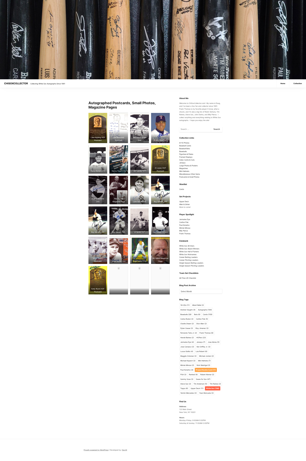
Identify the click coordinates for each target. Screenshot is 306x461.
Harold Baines (187, 338)
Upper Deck (184, 201)
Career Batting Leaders (188, 257)
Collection (297, 83)
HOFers (201, 338)
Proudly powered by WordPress (96, 450)
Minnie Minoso (184, 228)
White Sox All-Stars (186, 246)
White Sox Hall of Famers (189, 252)
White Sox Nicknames (187, 254)
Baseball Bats (184, 149)
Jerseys (182, 163)
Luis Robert (201, 351)
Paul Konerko (184, 225)
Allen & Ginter (184, 204)
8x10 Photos (184, 143)
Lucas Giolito (186, 351)
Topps (184, 388)
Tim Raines (215, 384)
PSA (183, 374)
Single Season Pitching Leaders (191, 266)
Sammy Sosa (186, 379)
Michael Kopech (187, 361)
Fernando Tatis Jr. (188, 333)
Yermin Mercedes (188, 393)
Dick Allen (201, 324)
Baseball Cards (185, 146)
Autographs (205, 310)
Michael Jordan (206, 356)
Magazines (183, 168)
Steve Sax (185, 384)
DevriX (124, 450)
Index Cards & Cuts (186, 160)
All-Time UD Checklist (187, 278)
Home (282, 83)
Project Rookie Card (206, 370)
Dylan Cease (186, 328)
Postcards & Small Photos (189, 177)
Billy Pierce (183, 231)
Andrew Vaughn (187, 310)
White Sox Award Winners (189, 249)
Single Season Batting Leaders (191, 263)
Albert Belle (198, 305)
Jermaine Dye (184, 219)
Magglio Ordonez (188, 356)
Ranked (193, 374)
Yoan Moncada (206, 393)
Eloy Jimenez (202, 328)
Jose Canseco (187, 347)
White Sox (212, 388)
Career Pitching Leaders (188, 260)
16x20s (185, 305)
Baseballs (183, 151)
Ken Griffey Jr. (203, 347)
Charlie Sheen (187, 324)
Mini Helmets (184, 171)
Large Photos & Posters (188, 166)
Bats (197, 314)
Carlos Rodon (186, 319)
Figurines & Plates (186, 154)
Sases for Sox (203, 379)
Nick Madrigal (203, 365)
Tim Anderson (200, 384)
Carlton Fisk (184, 222)
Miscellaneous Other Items (189, 174)
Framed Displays (185, 157)
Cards (181, 189)
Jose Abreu (213, 342)
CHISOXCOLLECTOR (16, 83)
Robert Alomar (207, 374)
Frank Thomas (184, 234)
